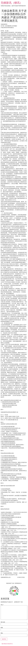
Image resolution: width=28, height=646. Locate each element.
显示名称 (3, 622)
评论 (2, 604)
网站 (2, 633)
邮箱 (2, 627)
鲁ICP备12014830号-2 (7, 643)
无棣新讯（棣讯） (11, 2)
